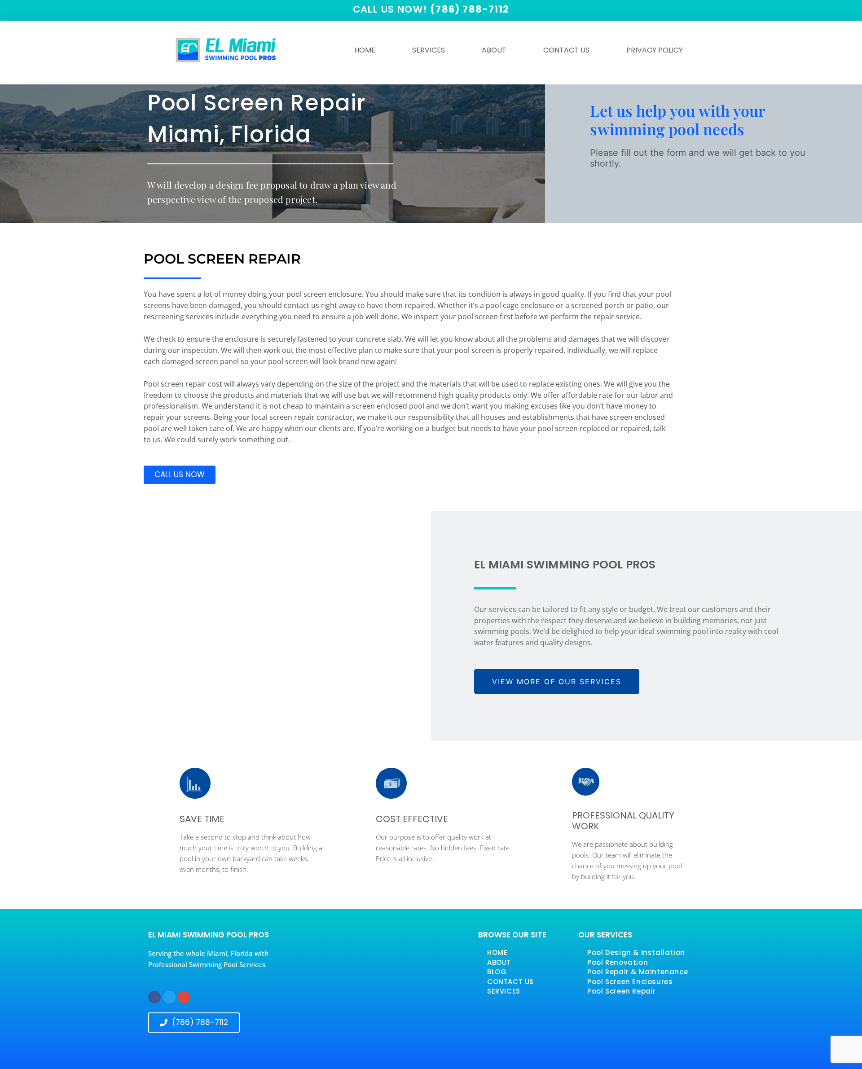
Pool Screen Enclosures (630, 981)
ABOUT (494, 50)
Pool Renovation (617, 962)
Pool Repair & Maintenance (637, 972)
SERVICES (428, 50)
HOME (364, 50)
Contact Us (566, 50)
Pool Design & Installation (636, 952)
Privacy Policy (654, 50)
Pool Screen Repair (621, 991)
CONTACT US (510, 981)
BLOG (496, 972)
